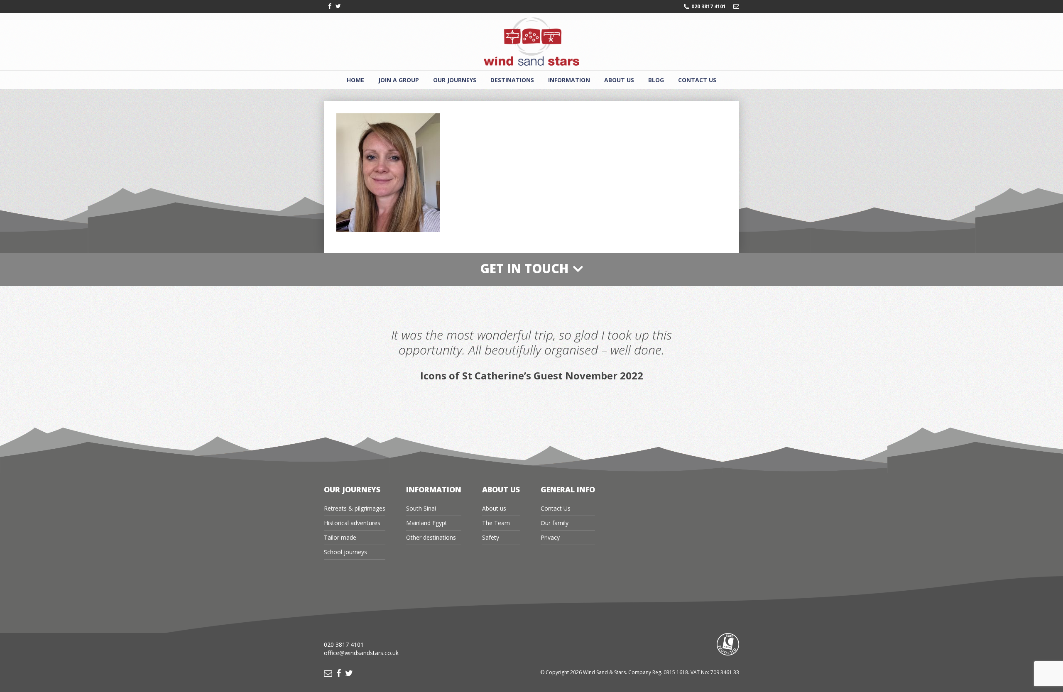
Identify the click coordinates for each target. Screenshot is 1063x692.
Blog (656, 80)
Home (355, 80)
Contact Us (697, 80)
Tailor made (340, 537)
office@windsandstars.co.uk (361, 653)
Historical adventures (352, 523)
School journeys (345, 552)
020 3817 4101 (708, 6)
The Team (496, 523)
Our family (554, 523)
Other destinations (431, 537)
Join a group (398, 80)
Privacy (550, 537)
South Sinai (421, 508)
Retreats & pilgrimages (354, 508)
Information (569, 80)
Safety (490, 537)
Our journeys (454, 80)
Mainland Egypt (426, 523)
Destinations (512, 80)
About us (619, 80)
